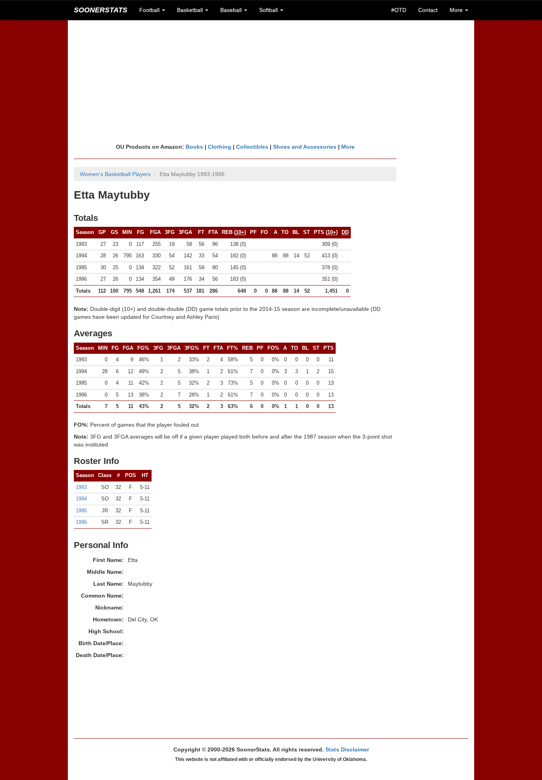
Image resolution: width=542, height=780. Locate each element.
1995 (81, 511)
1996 (81, 522)
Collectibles (252, 147)
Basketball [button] (190, 10)
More (348, 147)
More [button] (457, 10)
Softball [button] (269, 10)
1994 (81, 499)
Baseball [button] (231, 10)
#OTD (398, 10)
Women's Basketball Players (115, 174)
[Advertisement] (271, 81)
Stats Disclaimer (347, 749)
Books (194, 147)
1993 (81, 487)
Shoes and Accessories (304, 147)
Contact (428, 10)
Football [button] (150, 10)
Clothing (219, 147)
